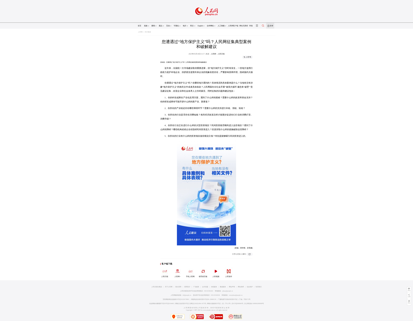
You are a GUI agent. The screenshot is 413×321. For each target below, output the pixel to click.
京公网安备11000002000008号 (254, 303)
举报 (251, 26)
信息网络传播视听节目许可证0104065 (161, 303)
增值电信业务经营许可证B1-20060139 (203, 299)
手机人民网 (190, 276)
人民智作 (228, 276)
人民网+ (177, 276)
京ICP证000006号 (237, 303)
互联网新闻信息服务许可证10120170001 (176, 299)
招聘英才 (187, 287)
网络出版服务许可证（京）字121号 (218, 303)
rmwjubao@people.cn (235, 295)
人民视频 (215, 276)
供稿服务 (214, 287)
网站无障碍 (243, 26)
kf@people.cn (187, 295)
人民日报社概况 (156, 287)
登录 (271, 26)
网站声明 (232, 287)
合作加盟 (205, 287)
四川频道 (148, 32)
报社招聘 (178, 287)
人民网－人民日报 (218, 54)
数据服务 (223, 287)
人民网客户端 (233, 26)
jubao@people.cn (227, 291)
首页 (139, 26)
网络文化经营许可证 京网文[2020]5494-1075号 (190, 303)
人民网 (140, 32)
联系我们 (259, 287)
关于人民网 (168, 287)
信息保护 (250, 287)
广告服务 (196, 287)
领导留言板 (203, 276)
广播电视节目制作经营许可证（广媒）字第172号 (234, 299)
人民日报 (164, 276)
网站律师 (241, 287)
